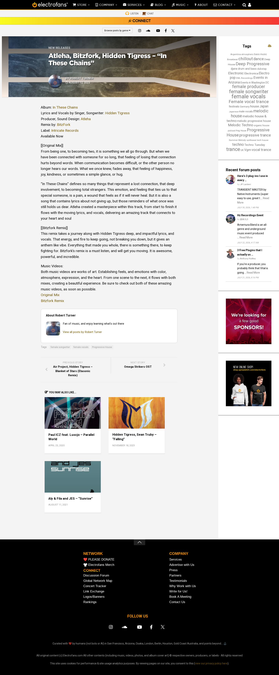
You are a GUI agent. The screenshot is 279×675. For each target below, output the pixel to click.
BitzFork (63, 124)
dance (258, 59)
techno (238, 144)
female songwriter (60, 347)
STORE (82, 5)
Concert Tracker (94, 586)
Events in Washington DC (254, 82)
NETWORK (93, 553)
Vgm (247, 150)
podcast (231, 130)
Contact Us (177, 602)
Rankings (90, 602)
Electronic (236, 73)
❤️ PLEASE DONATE (98, 559)
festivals (234, 106)
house (254, 106)
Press (173, 570)
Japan (263, 106)
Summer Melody (237, 140)
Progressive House (102, 347)
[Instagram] (139, 31)
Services (175, 559)
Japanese (233, 111)
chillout (245, 58)
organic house (261, 125)
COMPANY (106, 5)
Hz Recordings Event (250, 215)
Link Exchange (93, 591)
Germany (245, 106)
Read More (246, 237)
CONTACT (225, 5)
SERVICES (135, 5)
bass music (260, 54)
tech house (262, 140)
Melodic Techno (240, 125)
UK (242, 150)
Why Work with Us (182, 586)
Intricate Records (65, 130)
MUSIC (181, 5)
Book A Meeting (180, 597)
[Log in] (247, 5)
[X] (173, 31)
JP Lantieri (245, 184)
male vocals (246, 111)
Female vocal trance (249, 101)
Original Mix (50, 295)
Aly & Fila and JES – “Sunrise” (70, 498)
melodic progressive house (254, 121)
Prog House (241, 130)
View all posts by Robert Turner (82, 332)
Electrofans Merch (101, 565)
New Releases (59, 48)
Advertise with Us (181, 565)
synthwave (251, 140)
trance (233, 149)
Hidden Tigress (117, 113)
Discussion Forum (96, 575)
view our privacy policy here (211, 663)
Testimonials (178, 581)
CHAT (150, 13)
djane (234, 68)
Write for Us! (178, 591)
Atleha (86, 119)
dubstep (262, 68)
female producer (248, 86)
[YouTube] (158, 31)
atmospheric (247, 54)
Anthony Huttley (248, 258)
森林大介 (244, 219)
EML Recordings (244, 78)
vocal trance (261, 149)
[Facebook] (166, 31)
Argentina (235, 54)
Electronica (251, 73)
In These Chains (65, 107)
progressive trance (255, 135)
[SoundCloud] (149, 31)
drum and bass (247, 68)
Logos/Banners (94, 597)
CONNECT (141, 21)
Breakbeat (232, 59)
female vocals (80, 347)
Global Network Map (97, 581)
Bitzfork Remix (52, 301)
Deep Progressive (252, 63)
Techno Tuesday (254, 145)
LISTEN (134, 13)
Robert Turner (82, 78)
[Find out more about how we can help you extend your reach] (248, 343)
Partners (175, 575)
